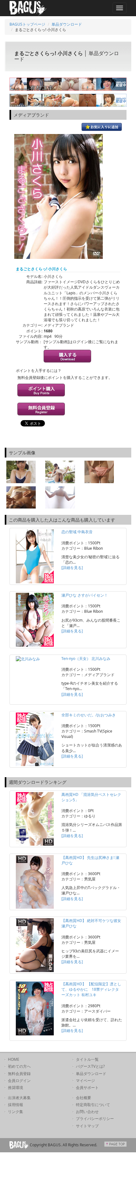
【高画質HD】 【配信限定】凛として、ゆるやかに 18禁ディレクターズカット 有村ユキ (91, 989)
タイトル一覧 (87, 1059)
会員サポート (87, 1087)
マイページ (85, 1080)
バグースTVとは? (90, 1066)
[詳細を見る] (72, 567)
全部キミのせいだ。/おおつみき (88, 715)
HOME (13, 1059)
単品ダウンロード (67, 24)
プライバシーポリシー (95, 1118)
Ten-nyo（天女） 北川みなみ (85, 658)
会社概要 (83, 1097)
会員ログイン (19, 1080)
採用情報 (15, 1104)
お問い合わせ (87, 1111)
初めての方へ (19, 1066)
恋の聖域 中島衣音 (77, 531)
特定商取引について (93, 1104)
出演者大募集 (19, 1097)
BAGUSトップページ (27, 24)
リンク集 (15, 1111)
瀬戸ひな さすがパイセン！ (84, 595)
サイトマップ (87, 1126)
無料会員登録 (19, 1073)
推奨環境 (15, 1087)
